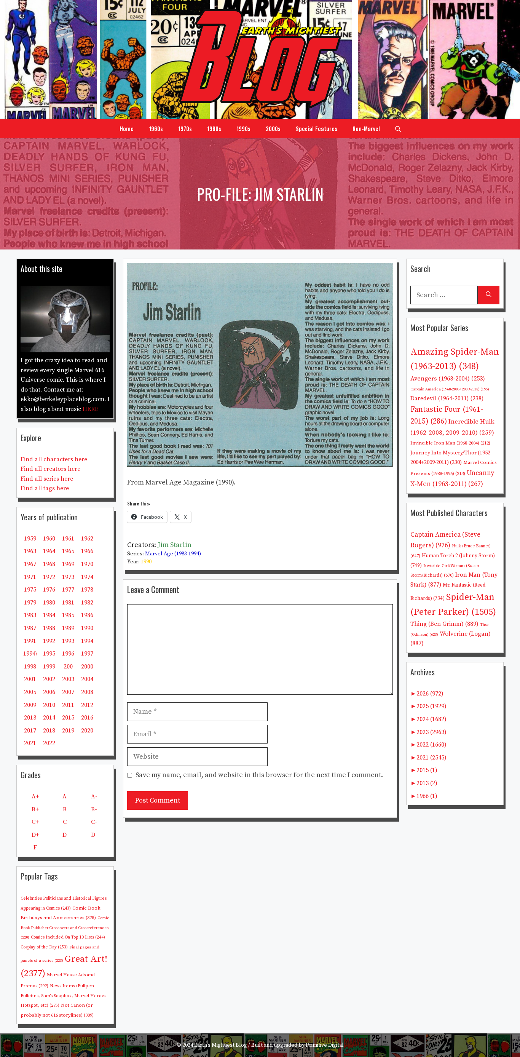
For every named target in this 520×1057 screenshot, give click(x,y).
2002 (49, 679)
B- (94, 809)
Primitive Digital (325, 1045)
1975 (30, 589)
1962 (87, 538)
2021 (30, 743)
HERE (91, 409)
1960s (156, 128)
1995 (49, 653)
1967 (30, 564)
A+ (35, 796)
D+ (35, 835)
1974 (87, 577)
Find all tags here (45, 488)
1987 (30, 628)
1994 (87, 641)
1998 (30, 666)
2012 (87, 705)
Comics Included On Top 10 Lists (68, 937)
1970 (87, 564)
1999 (49, 666)
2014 (49, 717)
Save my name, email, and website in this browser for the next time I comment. (259, 775)
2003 (68, 679)
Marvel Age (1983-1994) (173, 553)
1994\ (30, 653)
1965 (68, 551)
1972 (49, 577)
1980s (214, 128)
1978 (87, 589)
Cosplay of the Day (44, 947)
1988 (49, 628)
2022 (49, 743)
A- (94, 796)
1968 (49, 564)
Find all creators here (50, 469)
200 (68, 666)
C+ (35, 822)
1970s (185, 128)
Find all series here (47, 479)
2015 (68, 717)
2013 (30, 717)
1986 (87, 615)
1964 (49, 551)
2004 (87, 679)
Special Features (316, 128)
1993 (68, 641)
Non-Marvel (366, 128)
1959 (30, 538)
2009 (30, 705)
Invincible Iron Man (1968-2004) (450, 443)
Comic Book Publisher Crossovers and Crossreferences (65, 927)
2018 (49, 730)
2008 (87, 692)
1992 (49, 641)
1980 (49, 602)
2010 (49, 705)
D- (94, 835)
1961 (68, 538)
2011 (68, 705)
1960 (49, 538)
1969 (68, 564)
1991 (30, 641)
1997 (87, 653)
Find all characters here (54, 459)
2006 (49, 692)
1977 (68, 589)
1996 (68, 653)
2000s (273, 128)
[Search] (488, 295)
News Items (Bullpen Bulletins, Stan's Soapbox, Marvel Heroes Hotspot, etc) (63, 995)
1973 (68, 577)
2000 (87, 666)
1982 (87, 602)
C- (94, 822)
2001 (30, 679)
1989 (68, 628)
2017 (30, 730)
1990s (243, 128)
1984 (49, 615)
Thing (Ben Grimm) (444, 624)
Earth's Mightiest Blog (220, 1045)
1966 (87, 551)
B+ (35, 809)
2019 (68, 730)
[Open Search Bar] (398, 128)
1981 (68, 602)
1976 (49, 589)
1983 (30, 615)
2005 (30, 692)
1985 (68, 615)
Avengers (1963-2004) (447, 379)
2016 (87, 717)
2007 (68, 692)
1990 (146, 561)
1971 (30, 577)
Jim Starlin (174, 544)
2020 (87, 730)
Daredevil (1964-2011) (446, 398)
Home (127, 128)
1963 (30, 551)
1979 (30, 602)
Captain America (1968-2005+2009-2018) (449, 389)
